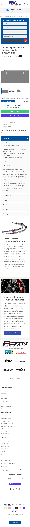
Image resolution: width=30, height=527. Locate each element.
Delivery (3, 404)
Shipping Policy (5, 446)
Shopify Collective (6, 406)
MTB (2, 396)
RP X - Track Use (5, 431)
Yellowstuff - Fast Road (7, 423)
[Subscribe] (22, 478)
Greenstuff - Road (6, 418)
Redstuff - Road (5, 421)
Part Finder (4, 391)
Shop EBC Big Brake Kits (12, 333)
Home (1, 16)
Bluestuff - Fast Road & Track (9, 426)
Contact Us (4, 409)
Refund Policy (5, 443)
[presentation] (6, 73)
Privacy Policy (5, 441)
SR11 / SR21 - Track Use (7, 434)
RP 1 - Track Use (5, 429)
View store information (8, 126)
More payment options (15, 119)
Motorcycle (4, 393)
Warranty (3, 451)
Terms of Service (5, 448)
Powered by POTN (19, 514)
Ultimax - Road (5, 416)
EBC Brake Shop (13, 514)
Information (4, 401)
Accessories (4, 398)
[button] (1, 3)
